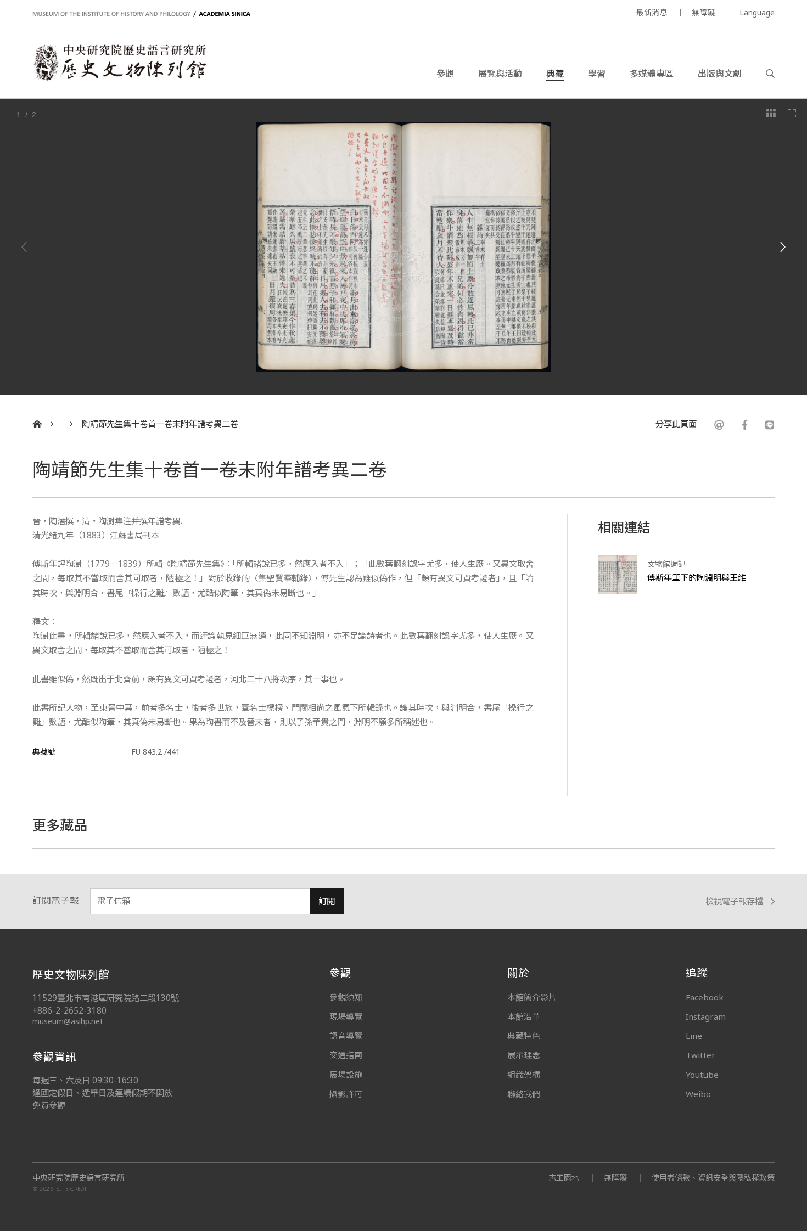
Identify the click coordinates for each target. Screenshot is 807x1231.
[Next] (782, 247)
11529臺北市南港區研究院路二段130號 (105, 998)
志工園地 (563, 1177)
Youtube (702, 1074)
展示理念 (523, 1054)
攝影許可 (345, 1093)
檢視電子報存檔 (734, 901)
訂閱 (326, 901)
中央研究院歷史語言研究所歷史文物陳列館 (119, 62)
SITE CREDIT (73, 1188)
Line (694, 1035)
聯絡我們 (523, 1093)
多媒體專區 (652, 74)
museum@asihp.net (67, 1021)
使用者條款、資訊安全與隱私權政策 (713, 1177)
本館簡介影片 (532, 997)
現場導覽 (345, 1016)
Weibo (698, 1093)
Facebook (705, 997)
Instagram (706, 1016)
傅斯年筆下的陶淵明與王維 (696, 577)
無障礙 (703, 12)
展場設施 (345, 1074)
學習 (597, 74)
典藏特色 (523, 1035)
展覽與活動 (500, 74)
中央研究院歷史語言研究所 (78, 1178)
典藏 (555, 74)
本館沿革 (523, 1016)
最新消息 (651, 12)
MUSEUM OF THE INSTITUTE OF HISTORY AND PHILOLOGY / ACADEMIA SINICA (141, 14)
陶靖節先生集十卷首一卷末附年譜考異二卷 (160, 424)
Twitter (700, 1054)
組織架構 (523, 1074)
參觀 (445, 74)
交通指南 (345, 1054)
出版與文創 (720, 74)
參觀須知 (345, 997)
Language (757, 12)
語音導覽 (345, 1035)
